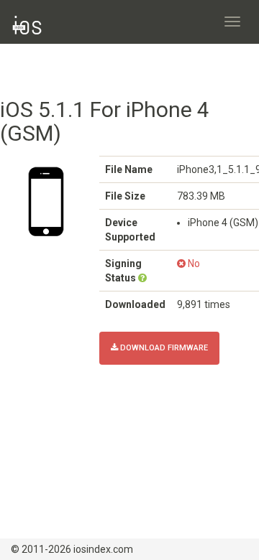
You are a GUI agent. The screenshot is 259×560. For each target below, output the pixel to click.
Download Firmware (163, 348)
